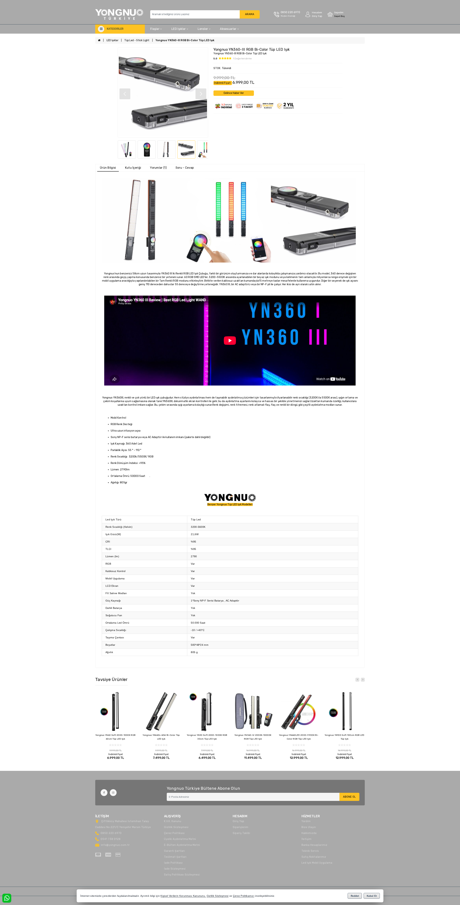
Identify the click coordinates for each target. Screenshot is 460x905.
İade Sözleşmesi (175, 868)
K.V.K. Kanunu (172, 821)
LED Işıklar (179, 29)
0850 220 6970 (111, 833)
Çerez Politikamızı (243, 896)
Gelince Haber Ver (234, 93)
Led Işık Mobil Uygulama (317, 862)
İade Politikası (173, 862)
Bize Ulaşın (309, 827)
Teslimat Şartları (175, 856)
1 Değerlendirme (242, 58)
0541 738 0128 (111, 839)
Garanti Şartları (174, 850)
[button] (201, 93)
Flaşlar (155, 29)
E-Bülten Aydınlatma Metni (182, 845)
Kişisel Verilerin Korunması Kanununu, (183, 896)
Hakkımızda (309, 833)
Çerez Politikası (174, 833)
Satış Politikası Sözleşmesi (182, 874)
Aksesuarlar (228, 29)
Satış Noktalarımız (314, 856)
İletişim (307, 839)
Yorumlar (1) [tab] (158, 167)
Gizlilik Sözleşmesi (176, 827)
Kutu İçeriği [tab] (133, 167)
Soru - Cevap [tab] (185, 167)
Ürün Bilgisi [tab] (108, 167)
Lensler (203, 29)
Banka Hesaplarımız (314, 845)
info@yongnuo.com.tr (115, 845)
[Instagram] (113, 792)
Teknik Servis (310, 850)
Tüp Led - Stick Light (136, 40)
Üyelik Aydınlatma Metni (180, 839)
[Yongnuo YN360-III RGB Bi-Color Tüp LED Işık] (163, 92)
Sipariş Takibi (241, 833)
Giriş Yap (238, 821)
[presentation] (357, 680)
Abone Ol (349, 796)
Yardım (306, 821)
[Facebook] (104, 792)
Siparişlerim (240, 827)
